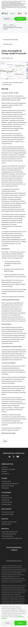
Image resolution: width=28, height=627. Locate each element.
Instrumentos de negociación (10, 483)
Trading (4, 478)
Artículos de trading (7, 536)
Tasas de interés (8, 44)
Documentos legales (8, 514)
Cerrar (7, 623)
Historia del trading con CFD (10, 532)
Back (5, 441)
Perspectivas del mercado (10, 39)
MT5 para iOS (5, 500)
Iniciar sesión (20, 18)
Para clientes (6, 509)
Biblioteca (5, 529)
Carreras (4, 471)
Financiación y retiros (8, 512)
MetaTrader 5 (5, 495)
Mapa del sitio (19, 453)
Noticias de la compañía (8, 469)
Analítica (5, 519)
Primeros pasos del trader (9, 534)
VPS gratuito (5, 488)
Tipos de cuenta (6, 481)
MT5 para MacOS (6, 504)
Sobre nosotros (8, 453)
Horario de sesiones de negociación (12, 538)
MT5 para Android (7, 498)
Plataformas (6, 492)
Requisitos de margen (8, 486)
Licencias (4, 467)
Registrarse (7, 18)
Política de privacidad (14, 547)
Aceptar (20, 623)
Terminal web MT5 (7, 502)
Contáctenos (5, 474)
